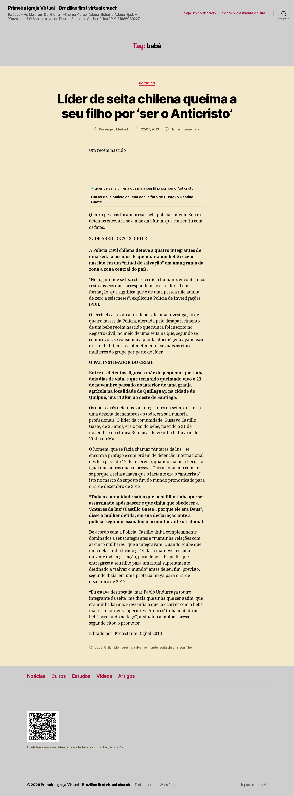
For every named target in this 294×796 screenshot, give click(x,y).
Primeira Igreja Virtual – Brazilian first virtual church (85, 785)
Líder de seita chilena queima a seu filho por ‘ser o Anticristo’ (147, 106)
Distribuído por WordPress (156, 785)
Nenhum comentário (185, 129)
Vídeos (104, 676)
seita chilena (169, 647)
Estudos (81, 676)
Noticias (147, 83)
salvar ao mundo (146, 647)
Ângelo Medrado (117, 129)
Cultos (58, 676)
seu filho (186, 647)
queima (126, 647)
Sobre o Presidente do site (243, 13)
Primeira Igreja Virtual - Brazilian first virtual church (62, 8)
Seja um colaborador (200, 13)
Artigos (126, 676)
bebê (98, 647)
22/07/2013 (150, 129)
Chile (108, 647)
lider (116, 647)
